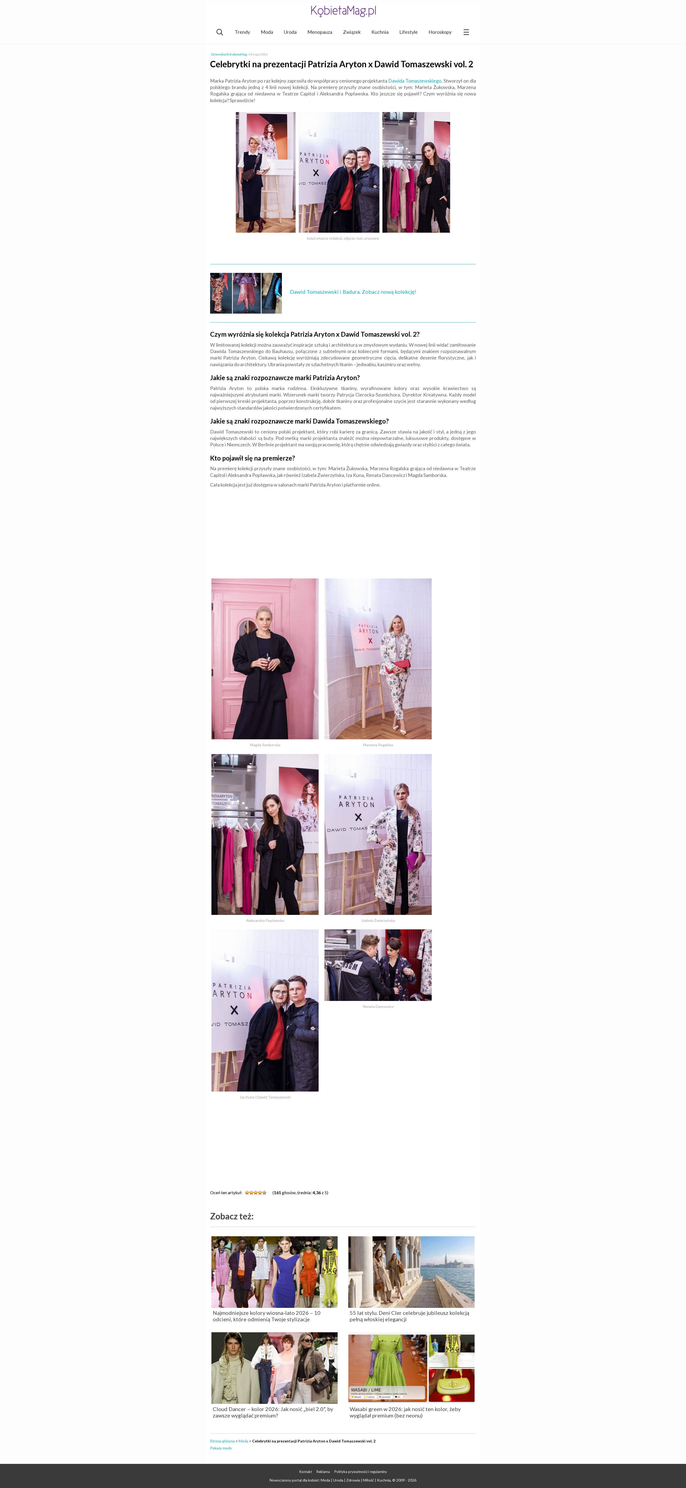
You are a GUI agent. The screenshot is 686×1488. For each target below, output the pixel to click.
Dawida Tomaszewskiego (414, 81)
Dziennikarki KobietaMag (229, 54)
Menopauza (319, 32)
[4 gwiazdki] (260, 1192)
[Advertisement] (343, 530)
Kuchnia (380, 32)
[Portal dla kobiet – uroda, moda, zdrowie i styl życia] (343, 11)
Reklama (323, 1472)
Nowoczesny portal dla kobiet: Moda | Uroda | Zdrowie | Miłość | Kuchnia (330, 1480)
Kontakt (305, 1472)
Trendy (242, 32)
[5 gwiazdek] (264, 1192)
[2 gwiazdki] (251, 1192)
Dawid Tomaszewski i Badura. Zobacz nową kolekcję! (353, 291)
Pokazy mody (221, 1448)
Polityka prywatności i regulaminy (360, 1472)
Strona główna (222, 1441)
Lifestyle (408, 32)
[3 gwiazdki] (255, 1192)
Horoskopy (440, 32)
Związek (352, 32)
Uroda (290, 32)
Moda (267, 32)
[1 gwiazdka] (247, 1192)
